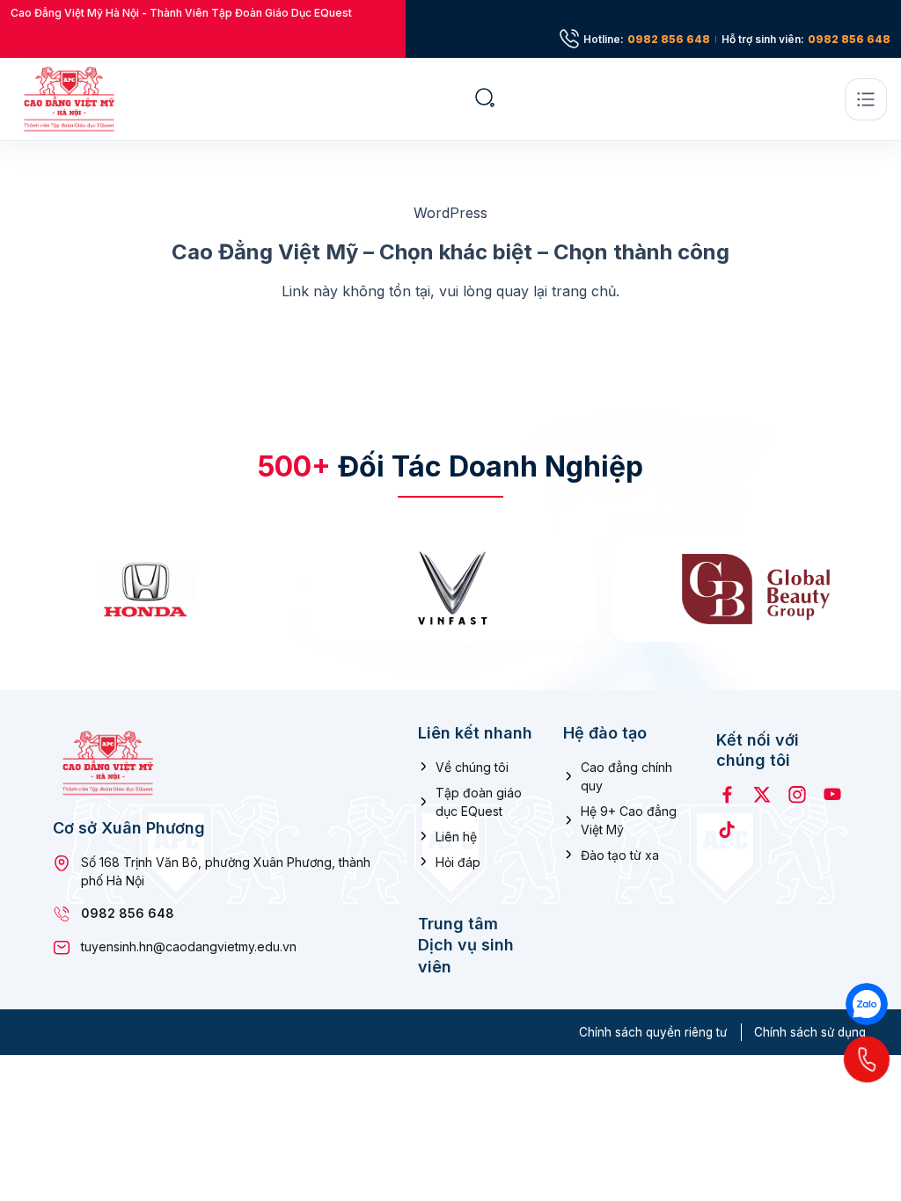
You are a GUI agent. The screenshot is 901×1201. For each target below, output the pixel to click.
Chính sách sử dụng (810, 1032)
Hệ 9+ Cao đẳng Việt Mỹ (629, 820)
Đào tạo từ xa (620, 855)
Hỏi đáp (458, 862)
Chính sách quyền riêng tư (653, 1032)
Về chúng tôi (472, 767)
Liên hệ (456, 836)
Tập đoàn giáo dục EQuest (479, 802)
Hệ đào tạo (605, 732)
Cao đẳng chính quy (626, 776)
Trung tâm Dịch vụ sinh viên (466, 945)
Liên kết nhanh (475, 732)
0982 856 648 (668, 39)
